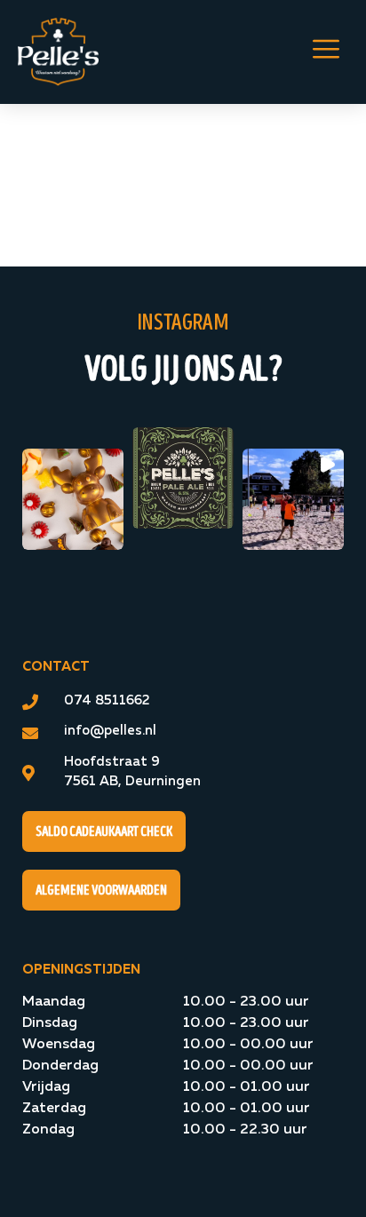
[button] (72, 499)
